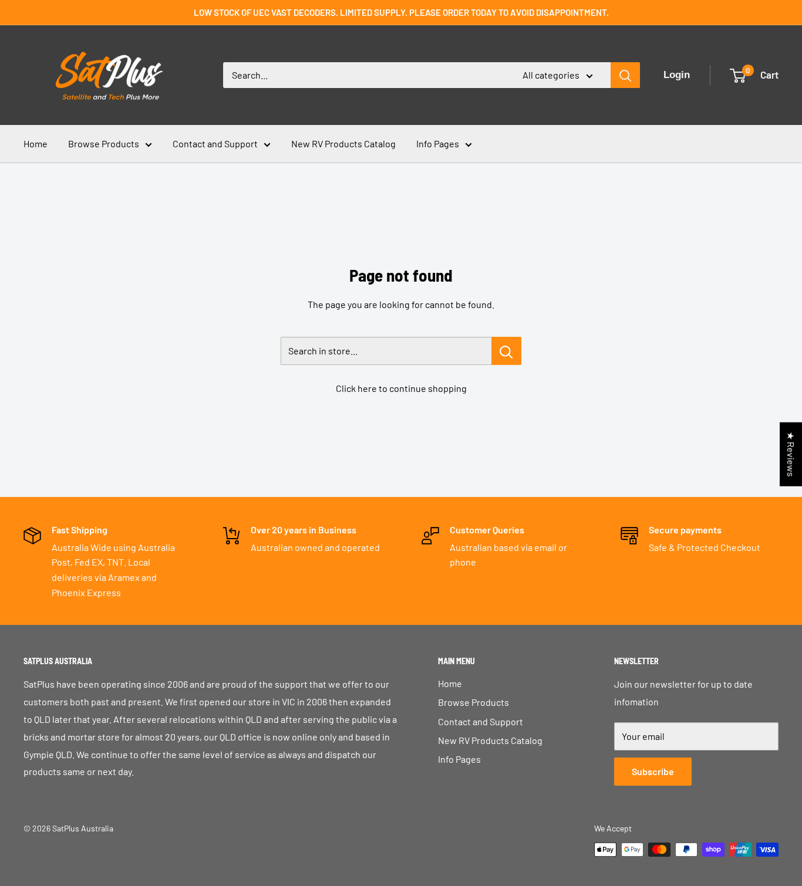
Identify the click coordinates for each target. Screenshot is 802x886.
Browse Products (103, 143)
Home (35, 143)
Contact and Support (215, 143)
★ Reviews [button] (791, 454)
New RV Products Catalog (343, 143)
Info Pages (437, 143)
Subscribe (653, 771)
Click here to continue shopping (401, 388)
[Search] (625, 75)
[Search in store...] (506, 351)
